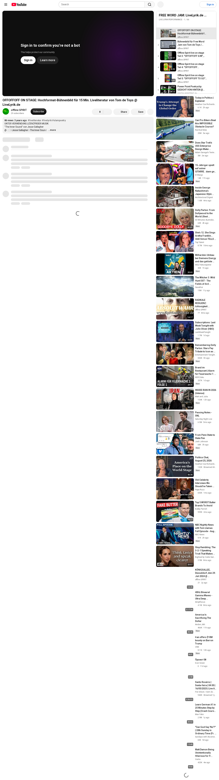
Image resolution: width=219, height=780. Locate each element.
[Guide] (6, 4)
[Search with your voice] (160, 4)
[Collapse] (212, 17)
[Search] (149, 4)
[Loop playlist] (161, 24)
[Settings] (195, 4)
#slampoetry (59, 120)
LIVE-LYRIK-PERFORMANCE (170, 19)
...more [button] (52, 130)
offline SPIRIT (19, 110)
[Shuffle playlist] (167, 24)
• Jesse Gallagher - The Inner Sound (29, 130)
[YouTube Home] (19, 4)
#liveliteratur (34, 120)
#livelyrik (47, 120)
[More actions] (150, 112)
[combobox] (102, 4)
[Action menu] (212, 24)
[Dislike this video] (107, 112)
